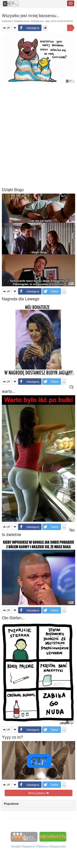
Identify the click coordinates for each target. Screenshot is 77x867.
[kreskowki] (53, 836)
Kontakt (15, 846)
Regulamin (28, 846)
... (64, 291)
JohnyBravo (37, 21)
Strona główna (37, 793)
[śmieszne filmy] (24, 836)
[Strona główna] (10, 2)
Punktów (7, 21)
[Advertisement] (38, 135)
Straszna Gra (58, 846)
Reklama (42, 846)
